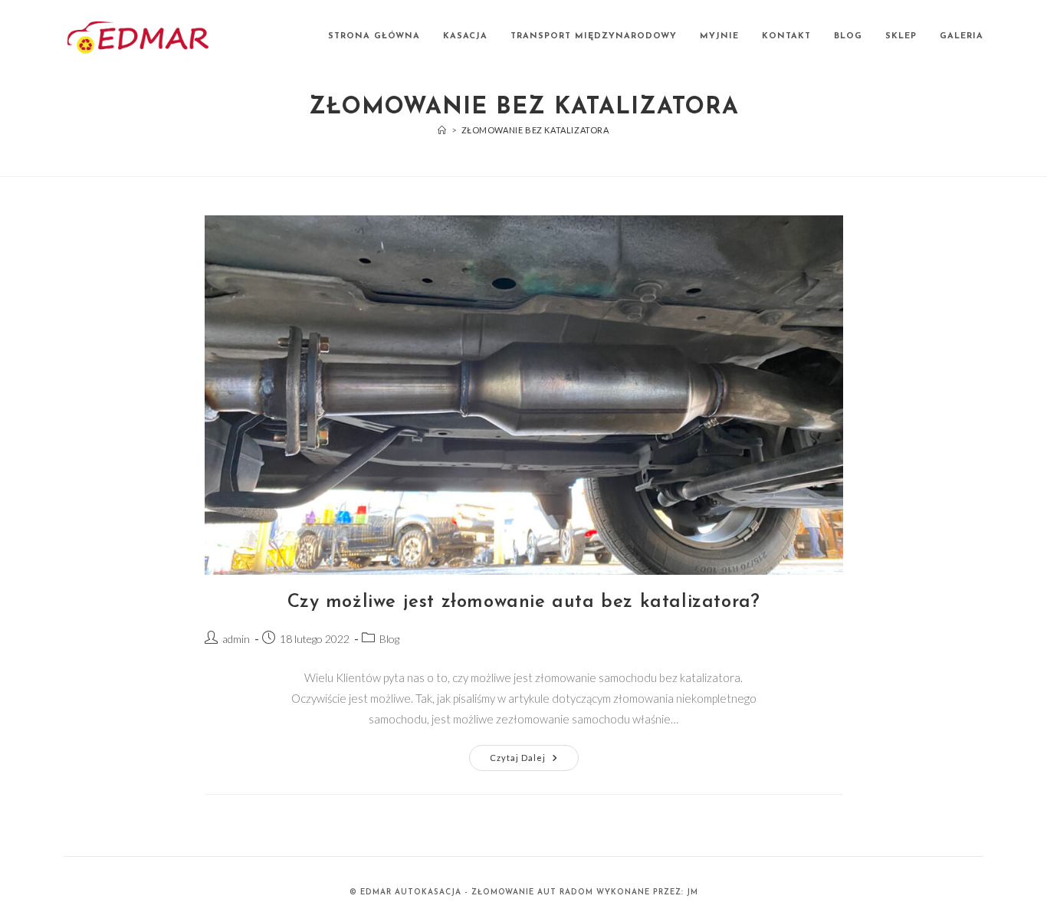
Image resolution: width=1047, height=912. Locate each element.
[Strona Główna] (442, 130)
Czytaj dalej (534, 761)
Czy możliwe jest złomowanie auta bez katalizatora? (523, 602)
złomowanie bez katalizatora (535, 130)
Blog (389, 638)
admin (236, 638)
